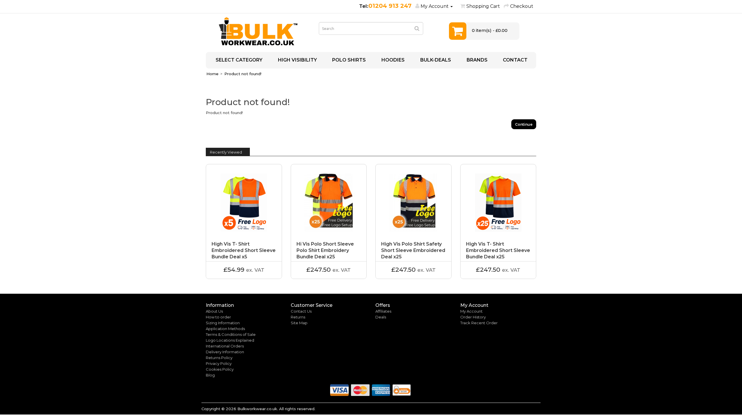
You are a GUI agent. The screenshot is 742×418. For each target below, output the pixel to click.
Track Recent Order (479, 322)
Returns (298, 317)
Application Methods (225, 328)
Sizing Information (223, 322)
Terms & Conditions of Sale (231, 334)
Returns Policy (219, 357)
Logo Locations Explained (230, 340)
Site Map (299, 322)
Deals (380, 317)
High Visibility (297, 60)
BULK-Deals (435, 60)
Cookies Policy (220, 369)
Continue (523, 124)
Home (212, 73)
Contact (515, 60)
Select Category (238, 60)
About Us (214, 311)
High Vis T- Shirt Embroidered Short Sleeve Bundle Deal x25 (498, 250)
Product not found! (242, 73)
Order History (473, 317)
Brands (476, 60)
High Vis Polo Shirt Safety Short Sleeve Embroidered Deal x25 (413, 250)
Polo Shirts (348, 60)
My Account (471, 311)
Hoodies (392, 60)
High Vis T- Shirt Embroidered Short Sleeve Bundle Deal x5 (244, 250)
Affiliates (383, 311)
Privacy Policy (219, 363)
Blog (210, 375)
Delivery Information (225, 351)
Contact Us (301, 311)
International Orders (225, 346)
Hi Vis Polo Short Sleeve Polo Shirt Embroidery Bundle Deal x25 (325, 250)
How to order (218, 317)
